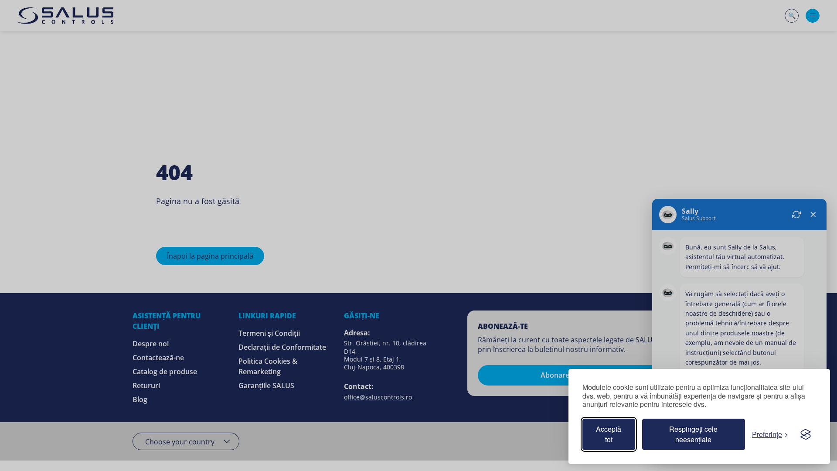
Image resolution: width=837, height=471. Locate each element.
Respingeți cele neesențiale (693, 434)
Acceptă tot (608, 434)
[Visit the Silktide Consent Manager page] (805, 434)
